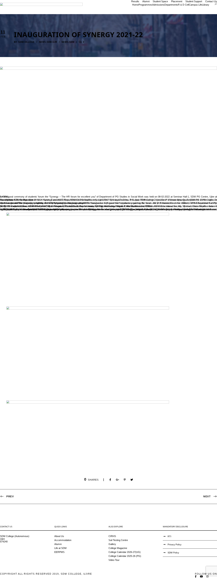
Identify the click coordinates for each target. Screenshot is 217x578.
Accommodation (62, 540)
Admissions (158, 4)
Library (205, 4)
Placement (176, 1)
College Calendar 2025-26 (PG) (124, 556)
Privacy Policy (174, 544)
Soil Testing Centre (118, 540)
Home (135, 4)
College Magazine (117, 548)
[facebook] (196, 576)
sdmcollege (26, 42)
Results (135, 1)
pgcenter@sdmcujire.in (12, 552)
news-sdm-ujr (48, 42)
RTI (169, 536)
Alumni (145, 1)
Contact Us (211, 1)
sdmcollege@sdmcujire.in (13, 549)
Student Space (160, 1)
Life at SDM (60, 548)
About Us (59, 536)
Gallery (112, 544)
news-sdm (68, 42)
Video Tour (113, 560)
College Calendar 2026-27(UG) (124, 552)
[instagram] (207, 576)
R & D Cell (183, 4)
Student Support (193, 1)
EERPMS (59, 552)
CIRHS (112, 536)
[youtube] (201, 576)
